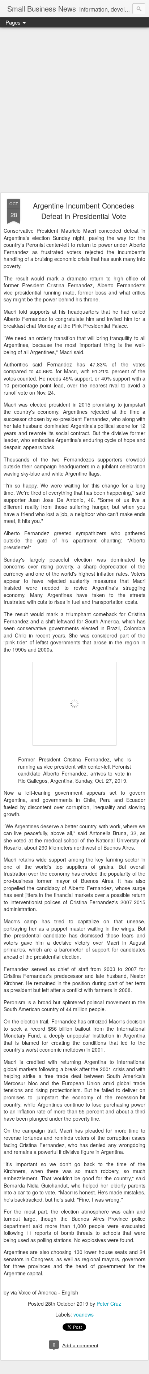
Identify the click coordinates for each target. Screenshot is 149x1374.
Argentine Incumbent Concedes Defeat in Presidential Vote (83, 210)
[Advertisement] (74, 110)
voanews (83, 1314)
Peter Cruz (109, 1303)
